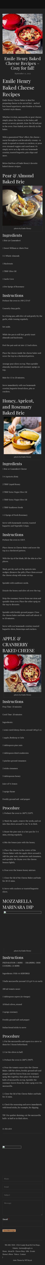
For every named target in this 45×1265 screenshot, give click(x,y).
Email (6, 1219)
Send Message (9, 1231)
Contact (23, 1254)
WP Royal (28, 1260)
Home (4, 1251)
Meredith (8, 1129)
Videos (16, 1254)
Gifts (27, 1251)
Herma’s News (7, 1254)
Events (32, 1251)
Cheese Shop (20, 1251)
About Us (11, 1251)
